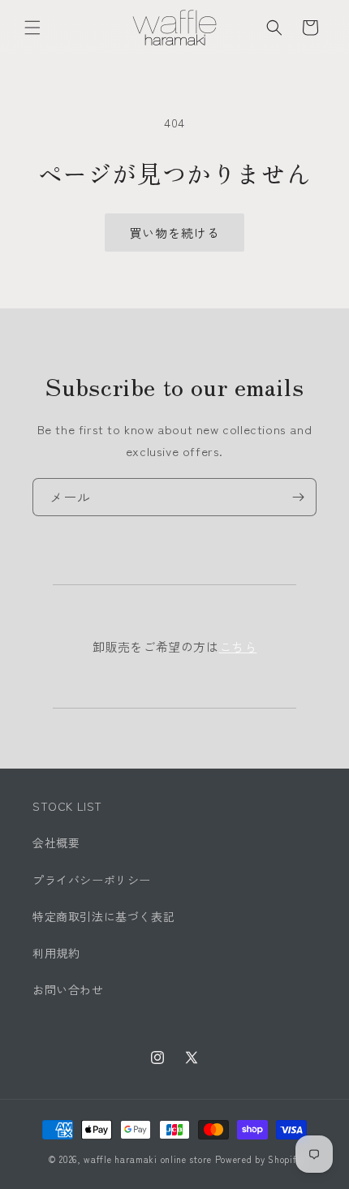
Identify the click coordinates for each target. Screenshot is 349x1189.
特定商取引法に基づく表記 (103, 916)
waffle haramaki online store (148, 1158)
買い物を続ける (174, 232)
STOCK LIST (67, 806)
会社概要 (56, 842)
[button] (32, 27)
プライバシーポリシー (91, 880)
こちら (238, 646)
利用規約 (56, 953)
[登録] (298, 497)
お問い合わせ (68, 989)
